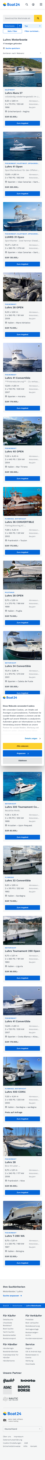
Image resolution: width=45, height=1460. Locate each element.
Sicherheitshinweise (11, 1446)
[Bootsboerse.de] (24, 1389)
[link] (20, 26)
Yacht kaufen (8, 1332)
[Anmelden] (33, 4)
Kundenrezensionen (34, 1338)
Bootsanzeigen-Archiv (32, 1333)
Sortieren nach (9, 53)
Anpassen (21, 753)
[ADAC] (7, 1390)
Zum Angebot (22, 123)
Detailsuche (8, 1320)
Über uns (7, 1437)
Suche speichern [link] (13, 48)
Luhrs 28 (10, 1162)
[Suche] (27, 4)
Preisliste (29, 1320)
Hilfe (25, 1446)
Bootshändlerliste (10, 1352)
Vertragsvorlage (32, 1329)
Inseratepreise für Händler (10, 1356)
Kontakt (33, 1446)
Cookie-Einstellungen (12, 1443)
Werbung (29, 1361)
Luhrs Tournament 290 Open (22, 950)
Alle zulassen (22, 746)
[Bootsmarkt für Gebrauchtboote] (11, 4)
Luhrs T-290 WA (14, 1235)
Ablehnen (22, 761)
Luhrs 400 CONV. (15, 1091)
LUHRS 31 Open (14, 237)
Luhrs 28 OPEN (14, 307)
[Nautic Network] (10, 1399)
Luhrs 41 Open (13, 166)
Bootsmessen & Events (32, 1356)
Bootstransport (9, 1338)
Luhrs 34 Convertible (18, 666)
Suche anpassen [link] (11, 1295)
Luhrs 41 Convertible (17, 377)
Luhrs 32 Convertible (18, 880)
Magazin (29, 1348)
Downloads (30, 1364)
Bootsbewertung (33, 1326)
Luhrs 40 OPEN (14, 451)
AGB (26, 1443)
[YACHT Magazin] (9, 1380)
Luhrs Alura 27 (13, 92)
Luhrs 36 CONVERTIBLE (19, 521)
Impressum (18, 1437)
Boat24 (6, 1306)
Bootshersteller (9, 1335)
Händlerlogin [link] (8, 1348)
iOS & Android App (33, 1352)
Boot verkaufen (32, 1323)
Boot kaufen (8, 1329)
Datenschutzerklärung (12, 1440)
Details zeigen (31, 739)
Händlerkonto (9, 1361)
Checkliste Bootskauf (7, 1324)
